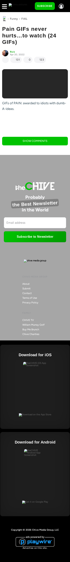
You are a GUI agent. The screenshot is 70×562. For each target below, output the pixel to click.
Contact (27, 293)
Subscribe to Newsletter (35, 236)
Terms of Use (29, 297)
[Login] (61, 6)
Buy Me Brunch (30, 329)
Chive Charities (30, 334)
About (26, 283)
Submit (26, 288)
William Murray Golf (33, 324)
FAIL (24, 18)
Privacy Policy (30, 302)
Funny (14, 18)
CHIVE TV (28, 320)
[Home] (4, 19)
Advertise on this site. (35, 548)
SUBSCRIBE (44, 5)
